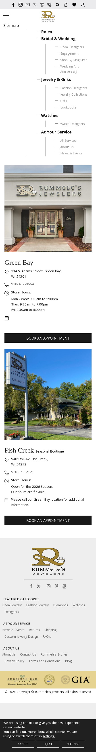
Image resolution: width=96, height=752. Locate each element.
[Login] (83, 4)
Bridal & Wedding (58, 38)
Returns (34, 630)
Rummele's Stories (54, 654)
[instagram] (20, 4)
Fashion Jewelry (37, 605)
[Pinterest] (56, 586)
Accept (23, 744)
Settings (73, 744)
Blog (68, 661)
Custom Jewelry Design (21, 636)
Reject (48, 744)
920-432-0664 (22, 284)
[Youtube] (28, 4)
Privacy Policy (14, 661)
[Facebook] (13, 4)
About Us (67, 147)
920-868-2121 (22, 471)
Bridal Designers (72, 47)
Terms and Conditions (45, 661)
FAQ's (46, 636)
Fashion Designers (73, 88)
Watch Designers (72, 124)
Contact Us (28, 654)
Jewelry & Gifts (56, 79)
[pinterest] (42, 4)
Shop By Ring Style (73, 60)
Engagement (69, 53)
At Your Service (56, 132)
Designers (11, 612)
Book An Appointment (48, 338)
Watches (49, 115)
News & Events (71, 153)
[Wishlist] (74, 4)
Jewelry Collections (73, 94)
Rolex (46, 31)
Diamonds (60, 605)
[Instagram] (48, 586)
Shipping (50, 630)
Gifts (63, 101)
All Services (68, 140)
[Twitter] (35, 4)
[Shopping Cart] (66, 4)
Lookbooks (68, 107)
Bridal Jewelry (12, 605)
